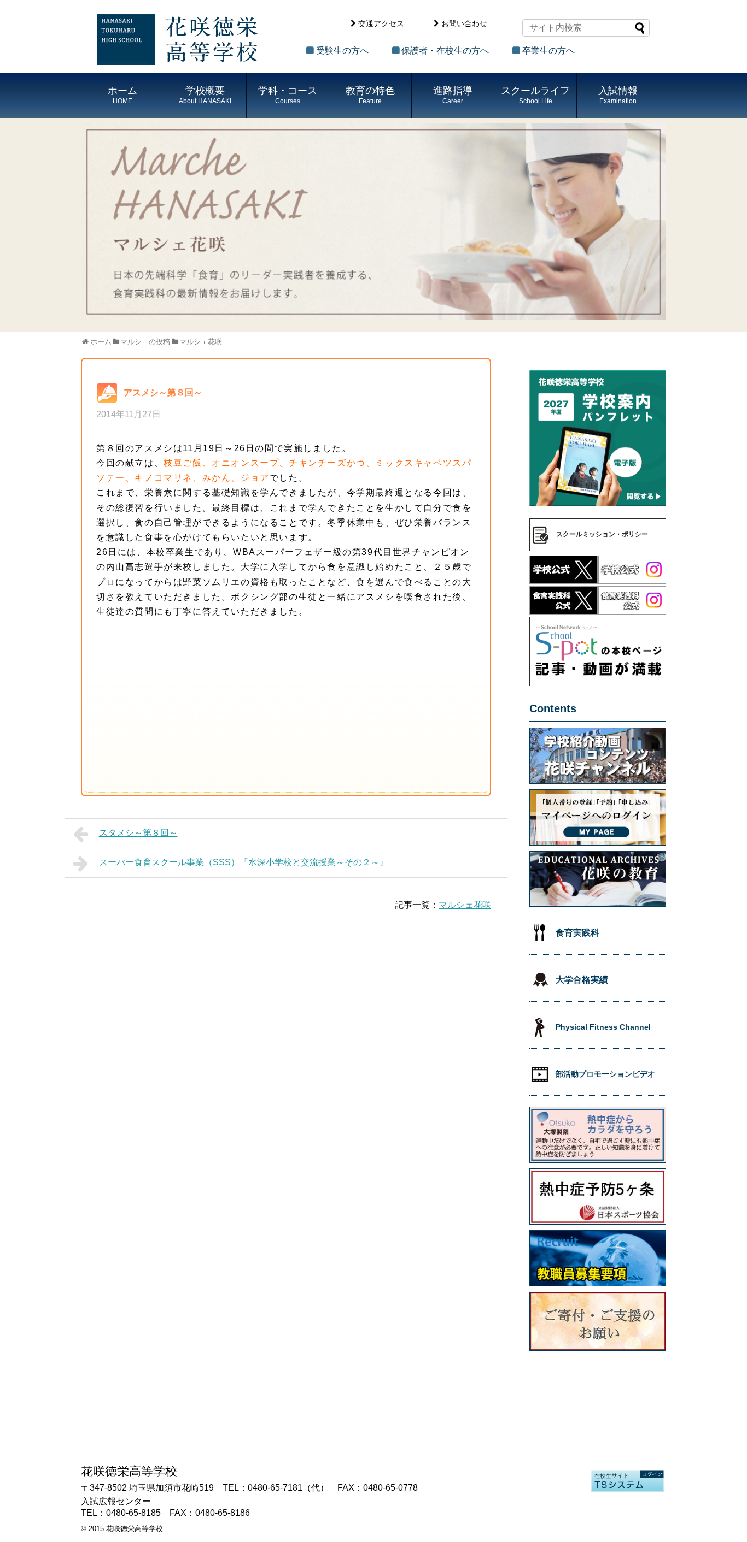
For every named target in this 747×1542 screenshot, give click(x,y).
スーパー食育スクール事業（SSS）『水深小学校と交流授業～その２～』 (243, 862)
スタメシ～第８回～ (138, 832)
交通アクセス (381, 23)
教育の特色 (370, 95)
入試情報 (618, 95)
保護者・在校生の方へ (445, 50)
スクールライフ (535, 95)
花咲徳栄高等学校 (134, 1529)
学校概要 (205, 95)
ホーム (122, 95)
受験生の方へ (342, 50)
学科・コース (287, 95)
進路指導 (452, 95)
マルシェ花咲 (465, 904)
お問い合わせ (464, 23)
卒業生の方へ (548, 50)
